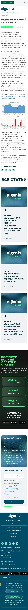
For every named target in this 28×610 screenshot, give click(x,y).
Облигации (13, 533)
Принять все (14, 591)
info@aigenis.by (8, 561)
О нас (14, 524)
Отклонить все (14, 596)
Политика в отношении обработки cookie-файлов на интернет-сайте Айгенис (14, 602)
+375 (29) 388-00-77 (9, 564)
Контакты (13, 536)
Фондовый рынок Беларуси (14, 520)
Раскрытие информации (14, 530)
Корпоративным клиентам (13, 527)
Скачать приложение (7, 2)
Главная (3, 12)
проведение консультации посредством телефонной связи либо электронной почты (14, 490)
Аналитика (10, 12)
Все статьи (14, 179)
